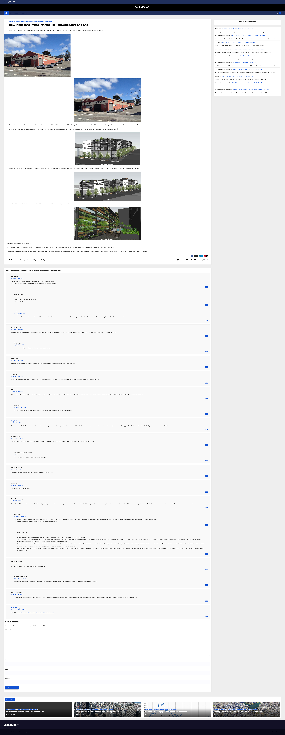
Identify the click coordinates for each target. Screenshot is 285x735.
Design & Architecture (28, 21)
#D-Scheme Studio (81, 30)
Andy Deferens (15, 421)
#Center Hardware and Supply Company (63, 30)
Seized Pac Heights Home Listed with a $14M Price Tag (237, 76)
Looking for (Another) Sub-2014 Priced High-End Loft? (247, 69)
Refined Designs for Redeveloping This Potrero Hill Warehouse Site (35, 613)
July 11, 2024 (150, 714)
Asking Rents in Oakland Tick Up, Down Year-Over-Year (238, 712)
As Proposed (12, 21)
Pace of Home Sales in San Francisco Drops (25, 712)
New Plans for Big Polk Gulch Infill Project (244, 62)
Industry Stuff (18, 709)
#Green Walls (91, 30)
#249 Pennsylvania (24, 30)
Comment (8, 629)
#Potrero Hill (99, 30)
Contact (25, 13)
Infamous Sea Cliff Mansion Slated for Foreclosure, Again (238, 29)
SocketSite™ (142, 7)
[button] (277, 13)
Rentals (106, 709)
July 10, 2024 (219, 714)
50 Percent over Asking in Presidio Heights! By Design (27, 260)
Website (7, 678)
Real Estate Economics (28, 709)
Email (7, 669)
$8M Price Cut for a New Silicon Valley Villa (191, 260)
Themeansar (32, 731)
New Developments (47, 21)
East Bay (225, 709)
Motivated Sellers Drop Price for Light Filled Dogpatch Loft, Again (250, 89)
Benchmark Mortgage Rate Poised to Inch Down (166, 712)
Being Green (18, 21)
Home (273, 731)
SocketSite (14, 608)
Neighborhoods (37, 21)
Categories (14, 13)
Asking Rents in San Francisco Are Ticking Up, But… (98, 712)
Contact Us (278, 731)
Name (7, 660)
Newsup (25, 731)
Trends (36, 709)
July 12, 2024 (80, 714)
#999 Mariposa (46, 30)
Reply (206, 287)
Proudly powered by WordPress (11, 731)
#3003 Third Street (36, 30)
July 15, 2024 (11, 714)
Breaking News (10, 709)
